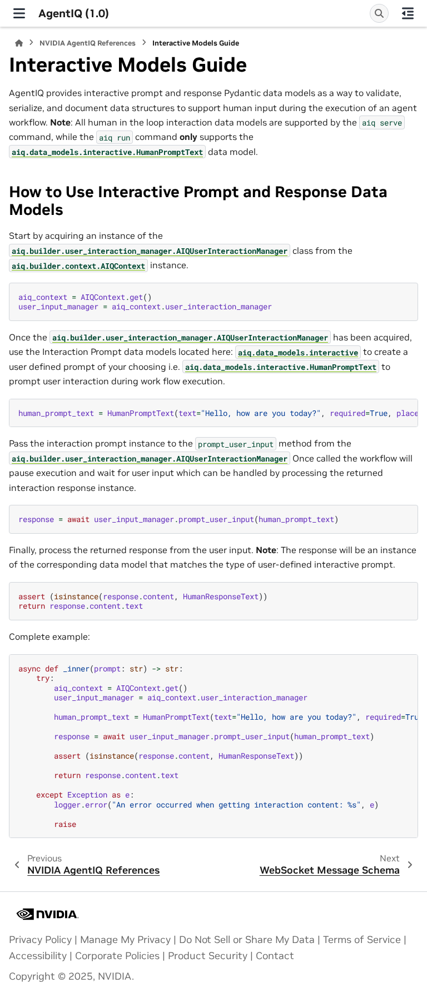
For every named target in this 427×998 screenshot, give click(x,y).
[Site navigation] (19, 13)
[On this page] (408, 13)
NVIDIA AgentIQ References (87, 43)
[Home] (19, 43)
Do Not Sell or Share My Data (247, 940)
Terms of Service (362, 940)
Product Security (207, 956)
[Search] (379, 13)
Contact (275, 956)
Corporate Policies (117, 956)
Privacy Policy (40, 940)
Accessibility (38, 956)
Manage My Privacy (125, 940)
